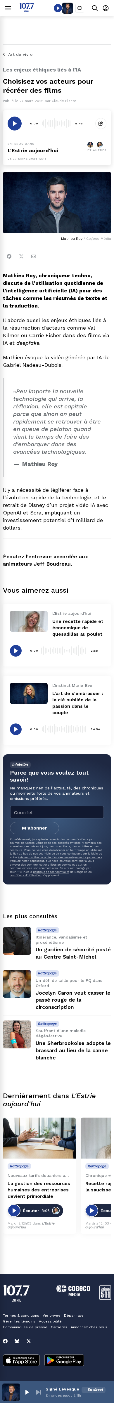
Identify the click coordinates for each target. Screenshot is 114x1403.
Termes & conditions (21, 1315)
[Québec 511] (105, 1298)
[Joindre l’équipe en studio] (79, 8)
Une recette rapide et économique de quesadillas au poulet (77, 628)
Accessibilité (50, 1321)
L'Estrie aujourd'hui (33, 150)
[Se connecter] (105, 8)
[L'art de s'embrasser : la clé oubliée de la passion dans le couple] (29, 693)
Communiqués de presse (25, 1327)
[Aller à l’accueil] (27, 10)
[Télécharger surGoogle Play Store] (64, 1360)
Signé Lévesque (62, 1389)
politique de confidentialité (51, 871)
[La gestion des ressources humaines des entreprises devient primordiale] (39, 1138)
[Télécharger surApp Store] (21, 1360)
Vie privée (52, 1315)
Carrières (59, 1327)
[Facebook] (9, 256)
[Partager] (100, 123)
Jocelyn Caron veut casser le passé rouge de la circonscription (73, 1000)
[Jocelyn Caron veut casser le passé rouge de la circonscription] (17, 984)
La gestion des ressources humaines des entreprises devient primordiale (39, 1190)
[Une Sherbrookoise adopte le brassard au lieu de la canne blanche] (17, 1034)
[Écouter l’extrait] (15, 124)
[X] (28, 1341)
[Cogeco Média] (73, 1294)
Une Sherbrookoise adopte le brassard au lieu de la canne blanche (73, 1050)
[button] (27, 1392)
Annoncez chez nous (89, 1327)
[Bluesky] (17, 1341)
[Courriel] (33, 256)
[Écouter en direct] (58, 8)
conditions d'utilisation (26, 875)
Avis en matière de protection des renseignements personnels (60, 857)
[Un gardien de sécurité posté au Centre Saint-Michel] (17, 941)
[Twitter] (21, 256)
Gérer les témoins (19, 1321)
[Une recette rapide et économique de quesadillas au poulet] (29, 621)
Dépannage (74, 1315)
